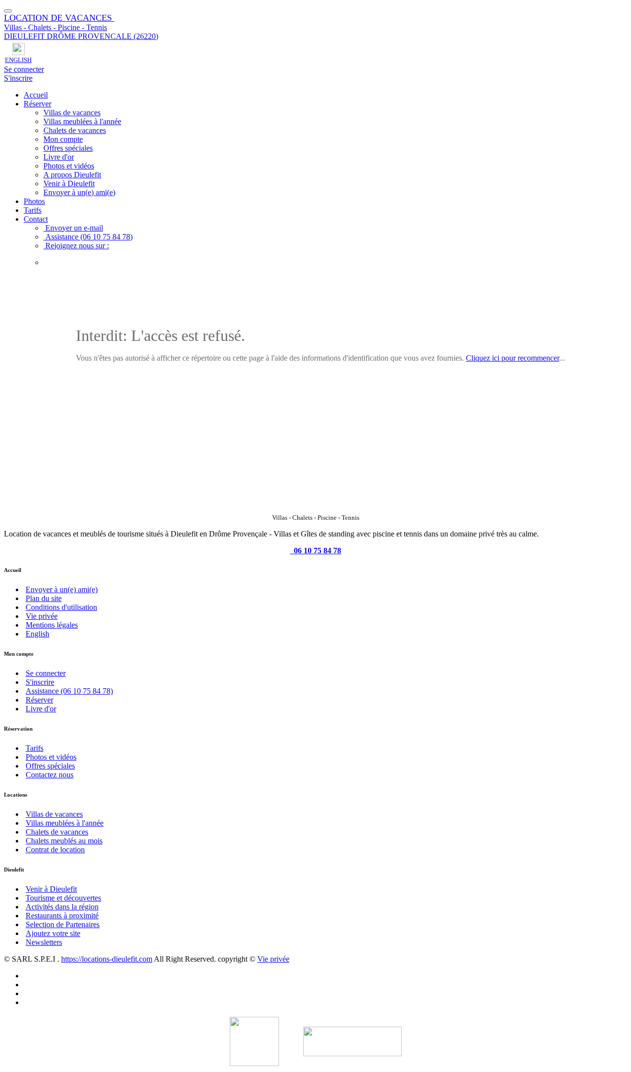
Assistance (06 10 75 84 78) (88, 237)
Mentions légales (52, 625)
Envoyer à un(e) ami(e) (79, 192)
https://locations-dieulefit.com (106, 959)
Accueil (36, 95)
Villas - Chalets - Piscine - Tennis (55, 27)
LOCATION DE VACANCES (59, 18)
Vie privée (42, 616)
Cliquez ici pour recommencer (512, 358)
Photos (34, 201)
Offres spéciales (68, 148)
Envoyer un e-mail (73, 228)
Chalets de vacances (74, 130)
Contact (36, 219)
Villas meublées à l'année (82, 121)
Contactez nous (49, 774)
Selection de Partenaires (63, 924)
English (37, 634)
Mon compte (63, 139)
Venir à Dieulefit (69, 183)
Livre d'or (58, 157)
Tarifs (32, 210)
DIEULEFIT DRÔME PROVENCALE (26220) (81, 36)
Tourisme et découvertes (63, 898)
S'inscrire (18, 78)
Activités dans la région (62, 907)
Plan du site (44, 598)
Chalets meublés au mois (64, 841)
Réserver (37, 104)
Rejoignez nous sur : (76, 245)
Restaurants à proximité (62, 915)
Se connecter (24, 69)
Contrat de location (55, 849)
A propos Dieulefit (72, 174)
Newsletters (44, 942)
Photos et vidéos (68, 166)
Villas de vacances (72, 112)
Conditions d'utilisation (61, 607)
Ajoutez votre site (53, 933)
